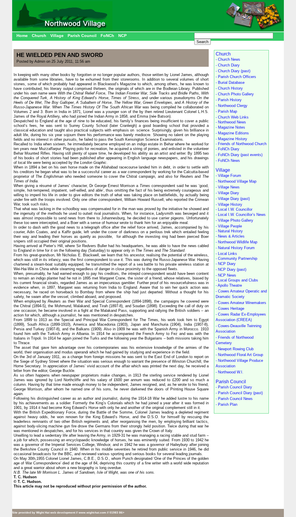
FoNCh (107, 35)
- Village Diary (227, 193)
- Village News (228, 187)
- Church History (229, 88)
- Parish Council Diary (234, 387)
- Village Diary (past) (233, 199)
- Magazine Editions (232, 133)
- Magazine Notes (230, 127)
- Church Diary (228, 65)
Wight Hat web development (55, 512)
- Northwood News (231, 122)
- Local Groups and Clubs (237, 280)
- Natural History (229, 231)
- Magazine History (231, 139)
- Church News (228, 59)
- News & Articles (230, 236)
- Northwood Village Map (236, 181)
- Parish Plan (226, 404)
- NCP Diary (226, 264)
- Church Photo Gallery (235, 94)
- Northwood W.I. (229, 372)
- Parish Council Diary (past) (239, 393)
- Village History (229, 204)
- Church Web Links (232, 117)
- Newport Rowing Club (235, 349)
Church (39, 35)
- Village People (229, 226)
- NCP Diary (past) (231, 269)
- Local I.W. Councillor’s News (241, 214)
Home (22, 35)
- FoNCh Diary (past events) (239, 155)
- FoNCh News (228, 160)
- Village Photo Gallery (234, 220)
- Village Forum (228, 175)
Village (57, 35)
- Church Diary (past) (233, 71)
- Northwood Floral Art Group (239, 355)
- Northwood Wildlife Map (236, 242)
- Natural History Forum (235, 248)
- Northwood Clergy (231, 105)
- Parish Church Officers (236, 77)
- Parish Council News (234, 398)
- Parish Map (226, 111)
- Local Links (226, 253)
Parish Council (82, 35)
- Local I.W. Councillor (234, 209)
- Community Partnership (236, 258)
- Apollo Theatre (229, 285)
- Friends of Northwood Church (241, 144)
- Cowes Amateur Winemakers (241, 303)
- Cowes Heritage (230, 308)
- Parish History (229, 100)
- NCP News (226, 275)
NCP (122, 35)
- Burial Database (230, 82)
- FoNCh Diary (227, 149)
